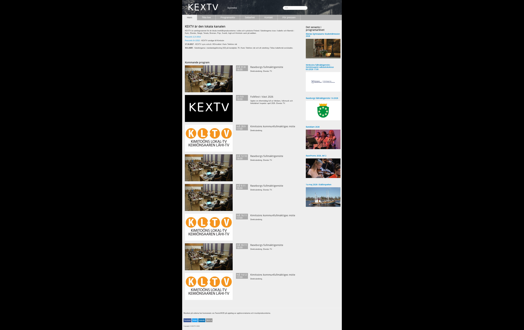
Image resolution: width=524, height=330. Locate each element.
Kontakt (268, 17)
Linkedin (202, 320)
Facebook (187, 320)
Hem (189, 17)
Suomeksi (232, 8)
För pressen (289, 17)
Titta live (206, 17)
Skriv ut (209, 320)
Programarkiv (228, 17)
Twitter (195, 320)
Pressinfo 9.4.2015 (192, 41)
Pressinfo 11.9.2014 (193, 37)
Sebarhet (250, 17)
